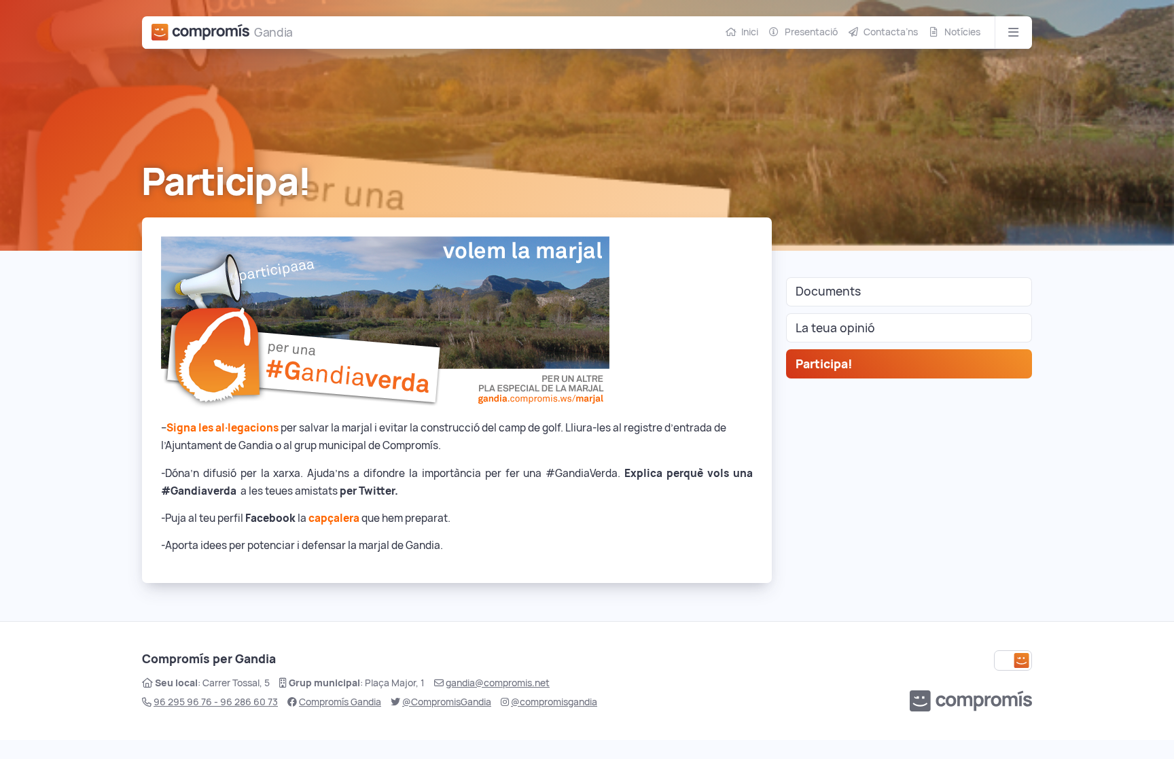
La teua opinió (835, 328)
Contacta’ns (891, 32)
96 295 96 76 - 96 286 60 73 (216, 702)
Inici (749, 32)
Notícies (962, 32)
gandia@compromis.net (498, 683)
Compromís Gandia (340, 702)
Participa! (824, 364)
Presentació (811, 32)
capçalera (333, 518)
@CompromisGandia (446, 702)
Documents (828, 291)
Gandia (273, 32)
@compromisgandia (554, 702)
